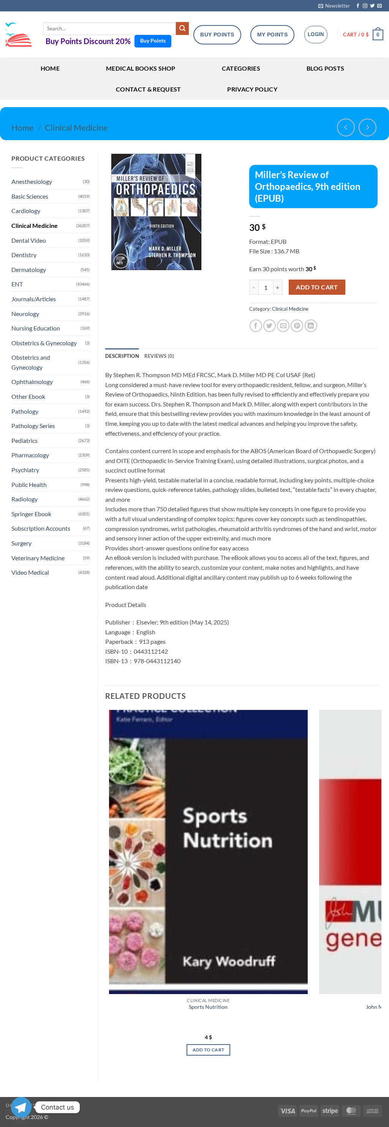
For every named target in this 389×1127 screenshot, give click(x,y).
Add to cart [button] (209, 1049)
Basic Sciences (29, 196)
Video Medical (30, 572)
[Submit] (182, 28)
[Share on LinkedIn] (311, 325)
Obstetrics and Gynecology (30, 362)
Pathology (24, 411)
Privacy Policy (252, 89)
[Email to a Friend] (283, 325)
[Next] (377, 889)
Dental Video (28, 240)
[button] (334, 5)
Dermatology (28, 269)
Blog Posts (325, 68)
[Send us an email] (379, 6)
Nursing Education (35, 328)
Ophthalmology (32, 381)
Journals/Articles (33, 298)
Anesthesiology (31, 181)
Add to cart (317, 287)
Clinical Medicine (76, 127)
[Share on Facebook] (256, 325)
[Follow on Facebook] (358, 6)
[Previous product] (367, 127)
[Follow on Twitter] (372, 6)
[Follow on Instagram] (365, 6)
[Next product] (346, 127)
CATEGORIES (241, 68)
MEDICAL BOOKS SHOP (141, 68)
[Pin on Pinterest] (297, 325)
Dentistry (23, 254)
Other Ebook (28, 396)
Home (22, 127)
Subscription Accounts (40, 528)
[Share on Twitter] (269, 325)
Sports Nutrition (208, 1007)
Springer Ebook (31, 513)
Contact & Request (148, 89)
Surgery (21, 543)
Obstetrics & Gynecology (44, 342)
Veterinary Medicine (38, 557)
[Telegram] (21, 1107)
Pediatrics (24, 440)
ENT (17, 284)
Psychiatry (25, 469)
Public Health (29, 484)
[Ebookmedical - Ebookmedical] (19, 34)
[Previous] (105, 889)
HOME (50, 68)
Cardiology (25, 210)
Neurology (25, 313)
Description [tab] (122, 356)
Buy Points (153, 41)
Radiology (24, 499)
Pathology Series (33, 425)
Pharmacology (30, 454)
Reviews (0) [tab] (159, 356)
